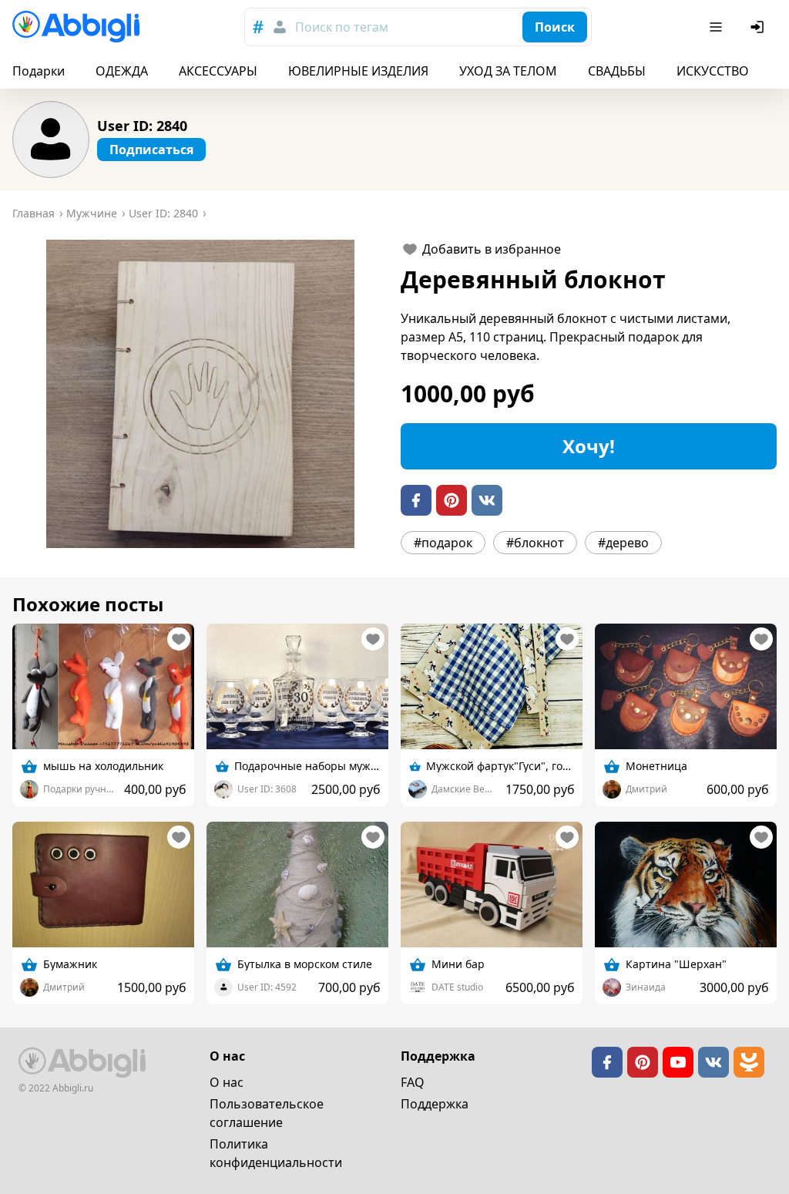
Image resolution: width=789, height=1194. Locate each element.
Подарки (38, 70)
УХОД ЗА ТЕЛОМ (508, 70)
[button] (200, 394)
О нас (226, 1082)
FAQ (413, 1082)
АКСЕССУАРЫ (218, 70)
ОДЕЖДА (122, 70)
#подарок (443, 542)
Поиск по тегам (341, 26)
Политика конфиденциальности (276, 1153)
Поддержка (434, 1103)
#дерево (623, 542)
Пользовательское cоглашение (267, 1113)
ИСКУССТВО (713, 70)
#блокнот (535, 542)
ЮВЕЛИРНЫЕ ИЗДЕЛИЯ (358, 70)
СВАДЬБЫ (617, 70)
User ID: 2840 (142, 125)
